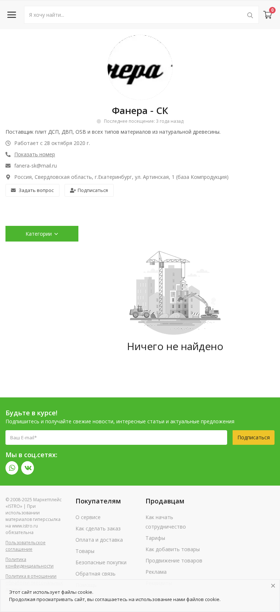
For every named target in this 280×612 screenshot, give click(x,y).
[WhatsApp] (11, 468)
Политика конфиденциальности (29, 562)
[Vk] (27, 468)
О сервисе (88, 517)
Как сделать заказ (98, 528)
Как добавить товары (172, 549)
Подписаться (93, 190)
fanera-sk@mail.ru (35, 165)
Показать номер (34, 154)
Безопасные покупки (101, 562)
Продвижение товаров (173, 560)
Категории (39, 233)
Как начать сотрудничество (165, 522)
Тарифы (155, 537)
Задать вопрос (36, 190)
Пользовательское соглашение (25, 546)
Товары (84, 551)
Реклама (156, 571)
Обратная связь (95, 573)
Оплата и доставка (99, 539)
